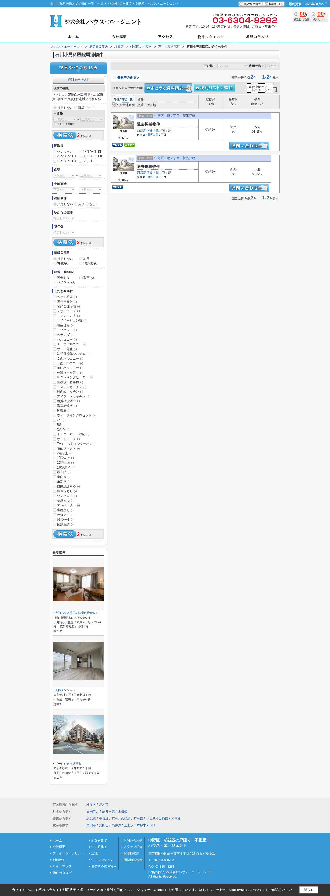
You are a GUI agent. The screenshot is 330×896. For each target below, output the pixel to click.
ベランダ (65, 335)
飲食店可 (65, 515)
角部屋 (64, 481)
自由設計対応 (68, 486)
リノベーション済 (71, 320)
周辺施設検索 (133, 860)
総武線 (91, 818)
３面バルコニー (70, 363)
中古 (92, 108)
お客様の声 (131, 853)
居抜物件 (65, 519)
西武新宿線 (145, 130)
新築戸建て (99, 840)
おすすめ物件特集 (103, 866)
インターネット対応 (73, 434)
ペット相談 (67, 297)
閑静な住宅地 (68, 306)
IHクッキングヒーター (75, 377)
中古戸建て (99, 847)
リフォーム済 (68, 316)
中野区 (149, 134)
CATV (63, 429)
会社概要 (59, 847)
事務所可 (65, 510)
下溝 (152, 825)
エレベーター (68, 505)
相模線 (176, 818)
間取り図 (127, 99)
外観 (117, 99)
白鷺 (155, 134)
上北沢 (129, 825)
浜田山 (103, 825)
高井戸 (116, 825)
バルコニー (67, 339)
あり (81, 204)
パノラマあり (66, 282)
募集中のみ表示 (127, 77)
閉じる (308, 890)
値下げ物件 (66, 124)
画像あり (63, 277)
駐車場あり (67, 491)
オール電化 (67, 349)
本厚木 (141, 825)
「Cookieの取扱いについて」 (245, 890)
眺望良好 (65, 325)
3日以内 (62, 263)
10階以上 (65, 458)
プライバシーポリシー (68, 853)
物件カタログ (62, 872)
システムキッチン (71, 387)
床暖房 (64, 410)
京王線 (138, 818)
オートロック (68, 439)
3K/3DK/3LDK (92, 156)
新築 (81, 108)
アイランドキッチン (73, 396)
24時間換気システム (73, 353)
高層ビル (65, 500)
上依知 (122, 811)
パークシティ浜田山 (68, 763)
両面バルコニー (70, 368)
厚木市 (103, 804)
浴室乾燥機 (67, 406)
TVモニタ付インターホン (77, 444)
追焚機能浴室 (68, 401)
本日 (86, 259)
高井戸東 (108, 811)
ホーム (57, 840)
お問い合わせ (133, 840)
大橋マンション (65, 690)
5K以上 (88, 161)
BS (61, 424)
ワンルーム (65, 152)
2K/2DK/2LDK (67, 156)
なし (92, 204)
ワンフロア (67, 496)
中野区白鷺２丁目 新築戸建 (174, 116)
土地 (94, 853)
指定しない (65, 108)
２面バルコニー (70, 358)
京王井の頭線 (121, 818)
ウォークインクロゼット (76, 415)
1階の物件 (66, 467)
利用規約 (59, 860)
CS (61, 420)
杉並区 (91, 804)
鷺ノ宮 (160, 130)
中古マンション (102, 860)
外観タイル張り (70, 373)
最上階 (64, 472)
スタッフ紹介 (133, 847)
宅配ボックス (68, 448)
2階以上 (64, 453)
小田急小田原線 (157, 818)
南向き (64, 477)
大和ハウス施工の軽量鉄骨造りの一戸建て (82, 613)
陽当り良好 (67, 301)
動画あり (89, 277)
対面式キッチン (70, 391)
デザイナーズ (68, 311)
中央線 (103, 818)
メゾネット (67, 330)
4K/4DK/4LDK (67, 161)
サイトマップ (62, 866)
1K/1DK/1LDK (92, 152)
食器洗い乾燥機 (70, 382)
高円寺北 (92, 811)
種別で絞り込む (79, 79)
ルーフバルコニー (71, 344)
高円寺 (91, 825)
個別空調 (65, 524)
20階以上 (65, 462)
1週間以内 (90, 263)
